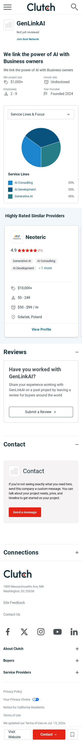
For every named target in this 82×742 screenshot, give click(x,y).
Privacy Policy (12, 691)
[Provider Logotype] (8, 25)
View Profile (41, 329)
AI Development (25, 189)
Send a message (25, 512)
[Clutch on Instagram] (41, 631)
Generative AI (24, 196)
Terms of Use (12, 715)
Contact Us (11, 614)
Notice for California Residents (23, 707)
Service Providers (17, 672)
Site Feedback (14, 603)
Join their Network (28, 39)
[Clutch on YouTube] (57, 631)
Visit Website (14, 734)
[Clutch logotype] (41, 7)
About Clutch (13, 649)
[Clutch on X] (24, 631)
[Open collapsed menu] (7, 7)
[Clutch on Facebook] (7, 631)
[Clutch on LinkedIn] (74, 631)
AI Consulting (24, 182)
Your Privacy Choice (16, 699)
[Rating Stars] (27, 250)
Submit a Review (38, 412)
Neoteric (36, 237)
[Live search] (74, 7)
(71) (40, 250)
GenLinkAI (31, 23)
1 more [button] (46, 268)
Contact (46, 734)
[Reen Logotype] (17, 237)
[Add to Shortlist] (72, 734)
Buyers (8, 660)
